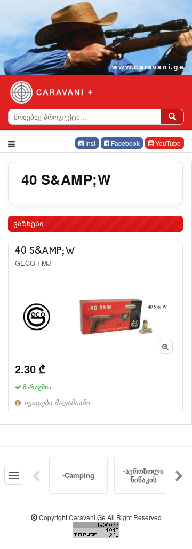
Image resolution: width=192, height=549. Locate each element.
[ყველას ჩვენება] (13, 475)
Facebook (124, 142)
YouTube (167, 142)
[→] (179, 475)
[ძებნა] (172, 116)
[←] (36, 475)
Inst (89, 142)
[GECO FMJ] (95, 327)
